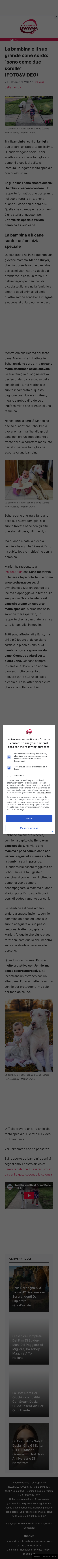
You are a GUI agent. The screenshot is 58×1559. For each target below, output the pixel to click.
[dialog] (29, 779)
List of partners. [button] (44, 792)
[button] (29, 775)
